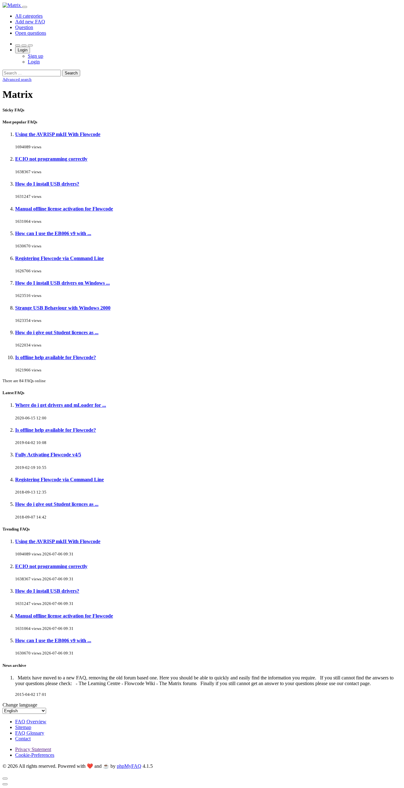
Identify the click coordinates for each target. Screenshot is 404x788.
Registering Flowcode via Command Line (59, 258)
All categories (29, 16)
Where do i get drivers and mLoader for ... (60, 405)
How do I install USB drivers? (47, 184)
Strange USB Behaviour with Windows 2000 (62, 308)
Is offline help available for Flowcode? (55, 357)
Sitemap (23, 727)
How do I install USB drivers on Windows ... (62, 283)
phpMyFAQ (129, 766)
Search (71, 73)
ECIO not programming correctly (51, 159)
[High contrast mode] (30, 45)
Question (24, 27)
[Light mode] (17, 45)
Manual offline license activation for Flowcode (64, 208)
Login (22, 50)
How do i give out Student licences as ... (56, 332)
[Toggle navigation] (24, 7)
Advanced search (17, 79)
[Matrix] (12, 5)
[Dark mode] (24, 45)
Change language (20, 705)
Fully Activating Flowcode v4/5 (48, 454)
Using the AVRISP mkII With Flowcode (57, 134)
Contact (23, 738)
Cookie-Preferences (34, 755)
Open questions (30, 33)
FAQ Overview (30, 721)
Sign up (35, 56)
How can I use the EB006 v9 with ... (53, 233)
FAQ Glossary (29, 733)
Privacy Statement (33, 749)
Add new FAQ (30, 21)
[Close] (5, 778)
